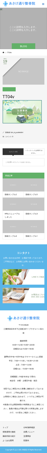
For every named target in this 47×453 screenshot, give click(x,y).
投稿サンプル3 (32, 213)
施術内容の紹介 (9, 436)
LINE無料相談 (29, 427)
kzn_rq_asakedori (17, 132)
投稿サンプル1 (32, 236)
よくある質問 (8, 440)
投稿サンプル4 (11, 236)
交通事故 (27, 436)
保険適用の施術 (9, 432)
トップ (5, 427)
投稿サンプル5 (32, 194)
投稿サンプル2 (11, 194)
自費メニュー (29, 432)
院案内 (26, 440)
